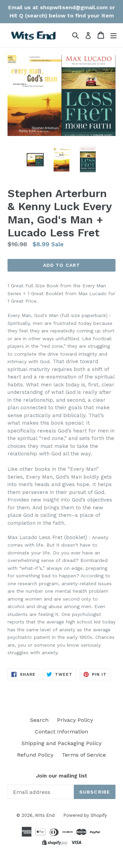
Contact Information (61, 731)
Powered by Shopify (85, 815)
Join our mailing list (61, 776)
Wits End (45, 815)
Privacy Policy (75, 720)
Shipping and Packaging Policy (61, 743)
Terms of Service (84, 755)
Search (39, 720)
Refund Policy (35, 755)
